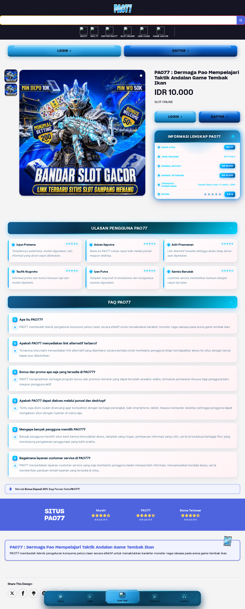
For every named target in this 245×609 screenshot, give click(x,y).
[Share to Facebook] (23, 593)
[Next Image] (142, 133)
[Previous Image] (22, 133)
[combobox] (118, 20)
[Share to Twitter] (12, 593)
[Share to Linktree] (33, 593)
